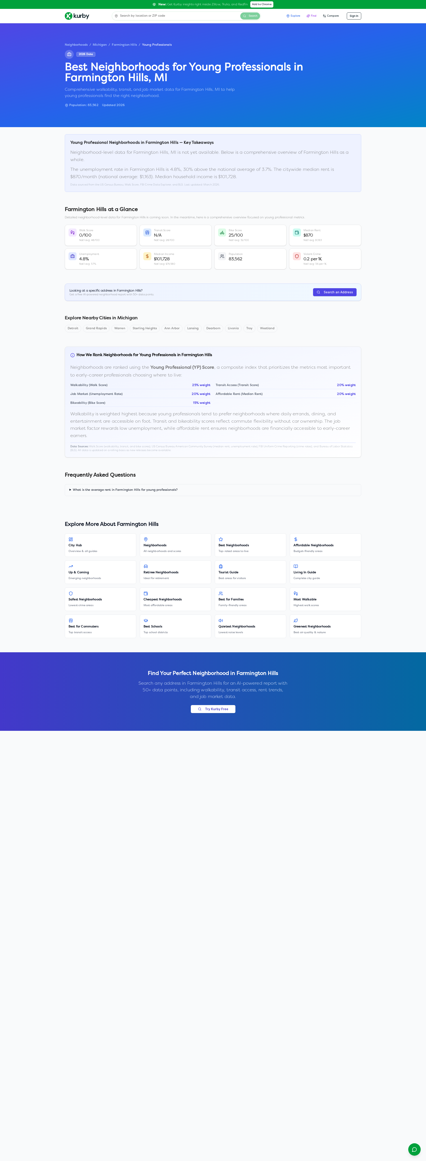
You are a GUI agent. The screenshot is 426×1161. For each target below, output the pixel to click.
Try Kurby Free (216, 709)
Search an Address (338, 292)
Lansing (193, 328)
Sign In (354, 16)
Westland (267, 328)
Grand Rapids (96, 328)
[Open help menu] (414, 1149)
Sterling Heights (145, 328)
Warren (119, 328)
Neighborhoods (76, 45)
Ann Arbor (171, 328)
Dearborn (213, 328)
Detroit (73, 328)
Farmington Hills (124, 45)
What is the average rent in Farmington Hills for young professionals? (125, 490)
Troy (249, 328)
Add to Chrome (262, 4)
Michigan (100, 45)
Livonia (233, 328)
